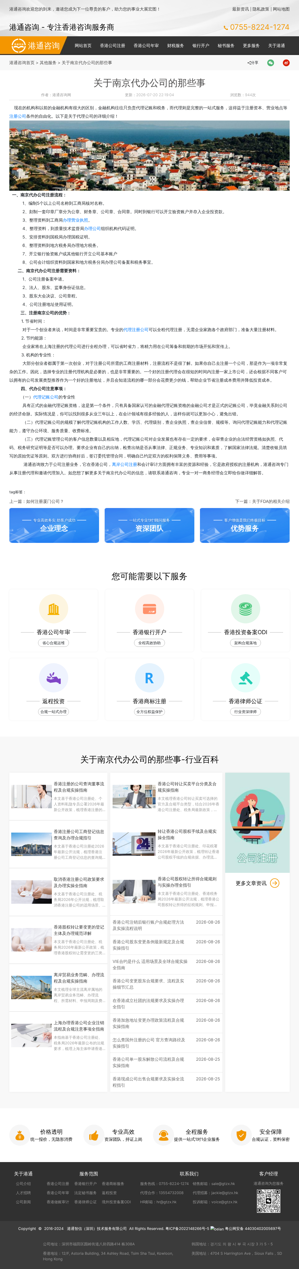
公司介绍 (23, 1183)
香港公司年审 (146, 45)
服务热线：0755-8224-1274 (164, 1183)
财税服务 (175, 45)
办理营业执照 (75, 220)
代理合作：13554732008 (162, 1192)
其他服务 (48, 62)
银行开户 (200, 45)
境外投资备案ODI (116, 1202)
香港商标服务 (113, 1183)
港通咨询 (44, 45)
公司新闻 (23, 1202)
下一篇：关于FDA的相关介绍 (262, 501)
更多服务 (251, 45)
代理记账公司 (45, 397)
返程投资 (109, 1192)
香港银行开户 (85, 1183)
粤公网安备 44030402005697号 (253, 1228)
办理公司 (92, 228)
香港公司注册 (112, 45)
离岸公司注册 (124, 464)
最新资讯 (240, 9)
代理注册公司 (136, 329)
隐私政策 (261, 9)
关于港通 (276, 45)
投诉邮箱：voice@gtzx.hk (215, 1202)
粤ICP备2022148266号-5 (187, 1228)
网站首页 (83, 45)
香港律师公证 (85, 1202)
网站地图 (281, 9)
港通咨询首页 (22, 62)
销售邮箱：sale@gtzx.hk (214, 1183)
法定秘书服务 (85, 1192)
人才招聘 (23, 1192)
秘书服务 (226, 45)
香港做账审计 (58, 1202)
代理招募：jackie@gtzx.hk (215, 1192)
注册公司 (17, 116)
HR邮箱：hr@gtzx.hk (158, 1202)
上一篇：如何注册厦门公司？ (36, 501)
